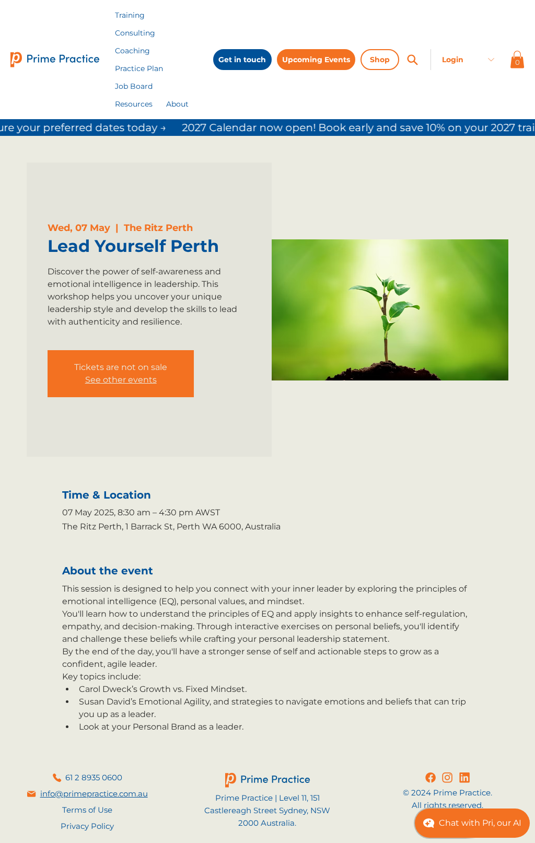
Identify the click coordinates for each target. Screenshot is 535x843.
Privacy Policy (87, 826)
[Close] (412, 59)
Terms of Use (87, 810)
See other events (121, 380)
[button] (134, 104)
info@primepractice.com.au (94, 794)
